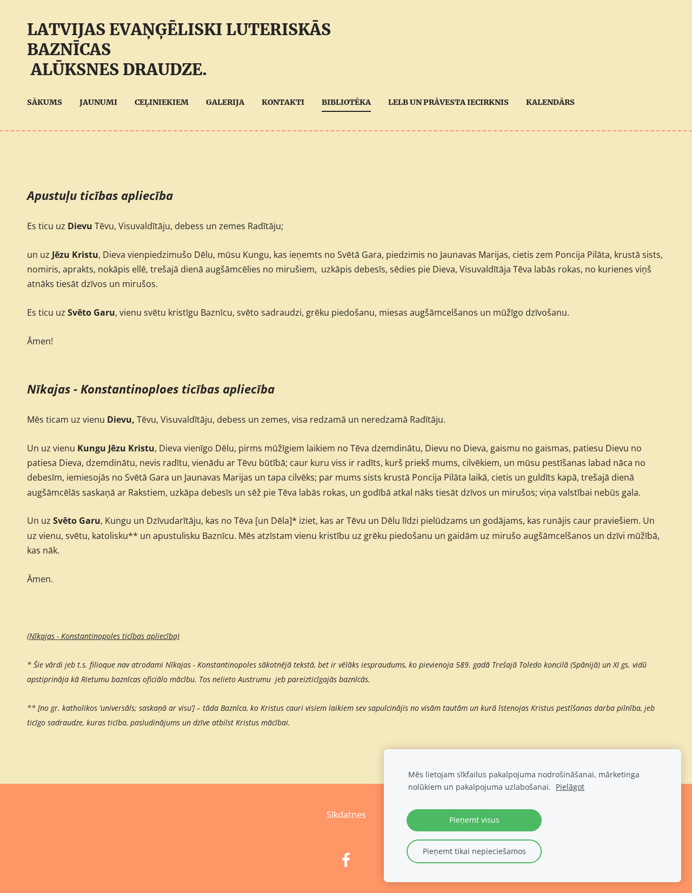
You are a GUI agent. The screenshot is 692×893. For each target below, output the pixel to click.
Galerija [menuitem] (225, 102)
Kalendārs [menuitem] (550, 102)
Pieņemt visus (474, 820)
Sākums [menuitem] (44, 102)
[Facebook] (346, 859)
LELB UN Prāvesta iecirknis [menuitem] (448, 102)
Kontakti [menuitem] (283, 102)
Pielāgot (570, 787)
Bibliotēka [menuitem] (346, 102)
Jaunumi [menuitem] (98, 102)
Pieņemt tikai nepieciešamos (474, 851)
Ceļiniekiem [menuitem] (162, 102)
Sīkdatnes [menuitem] (346, 815)
